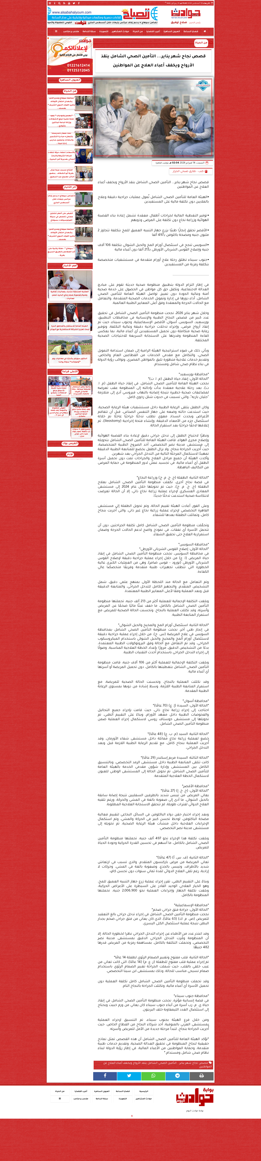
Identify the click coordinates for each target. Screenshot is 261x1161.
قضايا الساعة (190, 32)
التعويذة (103, 32)
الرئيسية (143, 1092)
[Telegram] (177, 1076)
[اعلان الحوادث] (70, 75)
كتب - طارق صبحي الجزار (188, 171)
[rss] (64, 3)
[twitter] (74, 3)
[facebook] (78, 3)
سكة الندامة (89, 32)
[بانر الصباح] (102, 13)
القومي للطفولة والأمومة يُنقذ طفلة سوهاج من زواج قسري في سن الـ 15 (92, 23)
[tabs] (49, 3)
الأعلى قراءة (70, 371)
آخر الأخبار (70, 187)
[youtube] (69, 3)
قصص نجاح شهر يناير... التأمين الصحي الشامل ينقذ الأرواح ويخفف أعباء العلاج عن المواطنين (157, 1065)
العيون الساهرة (171, 32)
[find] (59, 3)
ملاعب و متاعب (71, 32)
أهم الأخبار (70, 266)
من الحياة (138, 32)
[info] (54, 3)
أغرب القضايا (153, 32)
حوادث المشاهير (120, 32)
